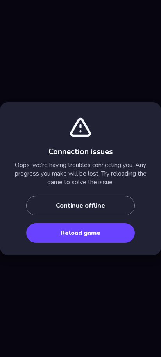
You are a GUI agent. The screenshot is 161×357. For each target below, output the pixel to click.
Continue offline (80, 205)
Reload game (80, 233)
